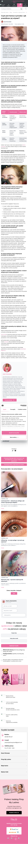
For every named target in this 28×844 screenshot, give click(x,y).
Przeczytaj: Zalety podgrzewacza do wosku (14, 464)
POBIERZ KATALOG (14, 812)
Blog (11, 12)
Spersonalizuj (13, 437)
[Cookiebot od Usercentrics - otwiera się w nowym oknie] (20, 405)
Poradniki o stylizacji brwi (19, 12)
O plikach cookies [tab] (22, 409)
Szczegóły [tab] (12, 409)
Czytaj (2, 508)
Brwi (14, 593)
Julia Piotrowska (7, 374)
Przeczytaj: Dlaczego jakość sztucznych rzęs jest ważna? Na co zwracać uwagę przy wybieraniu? (14, 459)
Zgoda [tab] (4, 409)
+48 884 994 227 (8, 737)
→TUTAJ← (14, 2)
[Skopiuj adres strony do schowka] (12, 450)
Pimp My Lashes (4, 12)
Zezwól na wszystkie (14, 432)
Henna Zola (3, 334)
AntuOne (6, 341)
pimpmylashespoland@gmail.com (13, 742)
